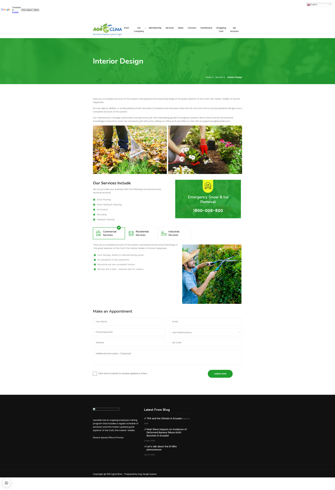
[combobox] (205, 332)
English (313, 4)
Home (208, 77)
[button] (6, 483)
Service (219, 77)
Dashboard (206, 27)
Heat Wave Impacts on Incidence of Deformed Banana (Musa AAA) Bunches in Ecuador (167, 432)
